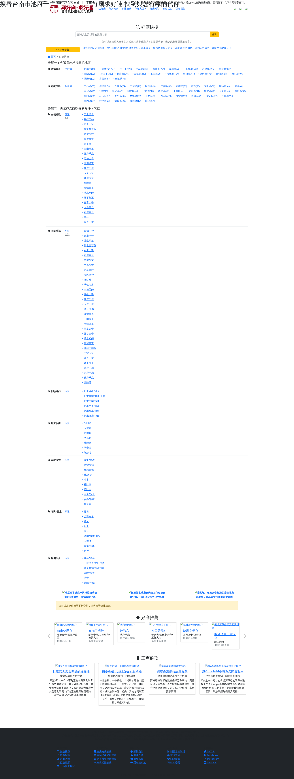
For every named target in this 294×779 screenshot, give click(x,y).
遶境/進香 (89, 573)
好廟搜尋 (64, 751)
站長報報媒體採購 (106, 758)
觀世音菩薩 (90, 129)
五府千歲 (89, 153)
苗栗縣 (173, 73)
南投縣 (225, 68)
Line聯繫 (175, 758)
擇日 (86, 511)
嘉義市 (104, 78)
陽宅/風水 (89, 545)
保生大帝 (89, 139)
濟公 (86, 217)
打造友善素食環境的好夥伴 (71, 671)
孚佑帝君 (89, 284)
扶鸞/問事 (89, 465)
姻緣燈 (87, 452)
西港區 (135, 96)
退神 (86, 550)
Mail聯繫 (175, 762)
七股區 (148, 91)
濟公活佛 (89, 309)
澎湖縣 (140, 73)
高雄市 (108, 68)
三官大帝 (89, 202)
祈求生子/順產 (92, 406)
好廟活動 (167, 8)
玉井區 (150, 96)
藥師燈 (87, 442)
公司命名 (89, 516)
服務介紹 (138, 755)
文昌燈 (87, 438)
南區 (195, 86)
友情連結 (175, 755)
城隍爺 (87, 183)
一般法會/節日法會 (94, 563)
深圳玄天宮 (190, 631)
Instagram (212, 758)
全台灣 (68, 68)
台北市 (123, 73)
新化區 (224, 91)
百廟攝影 (180, 8)
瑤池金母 (89, 158)
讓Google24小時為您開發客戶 (222, 671)
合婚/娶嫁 (89, 499)
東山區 (194, 91)
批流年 (87, 504)
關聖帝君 (89, 134)
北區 (103, 91)
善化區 (117, 91)
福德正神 (89, 119)
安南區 (181, 86)
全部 (67, 118)
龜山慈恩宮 (64, 631)
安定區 (211, 96)
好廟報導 (155, 8)
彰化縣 (192, 68)
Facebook (212, 755)
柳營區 (181, 96)
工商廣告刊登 (67, 766)
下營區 (178, 91)
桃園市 (106, 73)
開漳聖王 (89, 163)
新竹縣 (237, 73)
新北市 (159, 68)
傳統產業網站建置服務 (172, 671)
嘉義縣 (175, 68)
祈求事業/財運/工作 (94, 396)
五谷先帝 (89, 333)
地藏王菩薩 (90, 348)
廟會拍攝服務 (103, 762)
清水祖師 (89, 192)
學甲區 (209, 86)
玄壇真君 (89, 212)
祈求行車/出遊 (92, 410)
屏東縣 (208, 68)
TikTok (210, 751)
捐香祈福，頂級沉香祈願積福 (122, 671)
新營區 (209, 91)
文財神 (87, 279)
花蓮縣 (156, 73)
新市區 (104, 96)
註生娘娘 (89, 240)
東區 (239, 86)
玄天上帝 (89, 124)
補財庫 (87, 484)
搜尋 (214, 34)
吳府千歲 (89, 377)
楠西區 (135, 100)
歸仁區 (132, 91)
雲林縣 (142, 68)
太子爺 (87, 143)
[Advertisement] (147, 716)
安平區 (120, 96)
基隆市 (89, 78)
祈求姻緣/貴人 (92, 391)
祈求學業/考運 (92, 401)
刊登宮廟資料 (177, 751)
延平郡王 (89, 197)
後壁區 (163, 91)
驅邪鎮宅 (89, 469)
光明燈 (87, 423)
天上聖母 (89, 114)
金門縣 (206, 73)
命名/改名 (89, 494)
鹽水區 (224, 86)
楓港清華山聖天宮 (225, 636)
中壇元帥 (89, 289)
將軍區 (166, 96)
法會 (86, 577)
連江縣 (120, 78)
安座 (86, 531)
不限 (67, 114)
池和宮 (124, 631)
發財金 (87, 489)
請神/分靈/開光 (92, 536)
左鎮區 (227, 96)
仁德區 (166, 86)
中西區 (89, 86)
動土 (86, 526)
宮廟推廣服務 (103, 751)
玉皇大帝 (89, 173)
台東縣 (189, 73)
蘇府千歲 (89, 222)
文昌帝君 (89, 207)
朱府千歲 (89, 372)
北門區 (89, 96)
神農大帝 (89, 178)
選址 (86, 521)
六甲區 (104, 100)
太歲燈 (87, 428)
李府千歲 (89, 358)
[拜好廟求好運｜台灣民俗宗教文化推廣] (71, 8)
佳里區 (104, 86)
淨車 (86, 479)
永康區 (120, 86)
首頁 (53, 56)
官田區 (196, 96)
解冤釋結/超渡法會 (94, 568)
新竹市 (221, 73)
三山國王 (89, 148)
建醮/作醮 (89, 582)
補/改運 (88, 474)
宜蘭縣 (90, 73)
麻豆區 (150, 86)
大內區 (89, 100)
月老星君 (89, 270)
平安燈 (87, 447)
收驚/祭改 (89, 460)
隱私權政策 (139, 762)
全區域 (68, 86)
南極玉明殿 (96, 631)
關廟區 (240, 91)
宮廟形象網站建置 (106, 755)
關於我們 (138, 751)
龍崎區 (120, 100)
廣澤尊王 (89, 187)
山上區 (150, 100)
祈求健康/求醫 (92, 415)
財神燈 (87, 433)
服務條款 (138, 758)
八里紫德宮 (159, 631)
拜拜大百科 (140, 8)
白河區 (135, 86)
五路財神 (89, 274)
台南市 (90, 68)
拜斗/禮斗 (89, 558)
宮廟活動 (64, 758)
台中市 (125, 68)
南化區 (89, 91)
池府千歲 (89, 168)
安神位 (87, 541)
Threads (211, 762)
